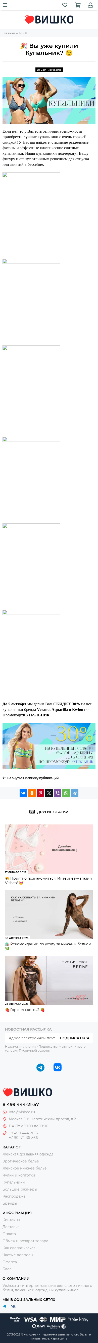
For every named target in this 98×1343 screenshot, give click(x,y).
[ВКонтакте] (23, 793)
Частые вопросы (18, 1255)
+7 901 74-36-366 (23, 1137)
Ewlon (77, 709)
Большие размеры (20, 1189)
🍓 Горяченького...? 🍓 (25, 1010)
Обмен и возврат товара (25, 1241)
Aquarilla (60, 709)
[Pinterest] (40, 793)
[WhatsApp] (66, 793)
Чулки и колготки (19, 1175)
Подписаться (74, 1038)
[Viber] (57, 793)
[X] (49, 793)
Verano (43, 709)
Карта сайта (59, 1338)
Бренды (10, 1203)
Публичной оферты (34, 1050)
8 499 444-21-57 (21, 1104)
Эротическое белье (21, 1161)
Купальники (14, 1182)
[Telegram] (74, 793)
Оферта (10, 1262)
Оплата (9, 1234)
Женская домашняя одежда (28, 1154)
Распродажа (14, 1196)
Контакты (11, 1220)
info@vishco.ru (22, 1112)
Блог (7, 1269)
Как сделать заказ (19, 1248)
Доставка (11, 1227)
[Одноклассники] (32, 793)
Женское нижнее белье (25, 1168)
